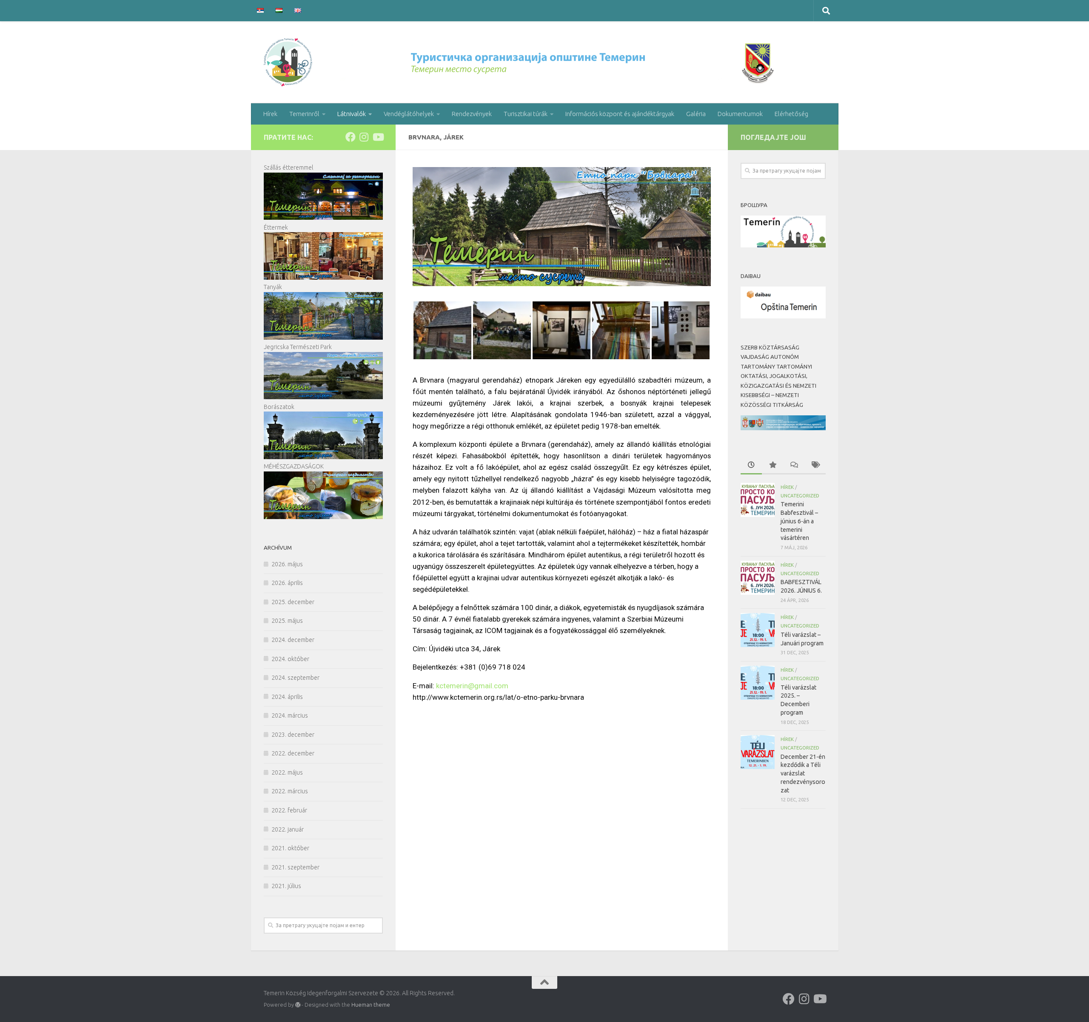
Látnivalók (351, 113)
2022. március (289, 791)
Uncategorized (800, 495)
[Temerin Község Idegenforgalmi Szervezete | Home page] (521, 62)
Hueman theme (370, 1005)
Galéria (696, 113)
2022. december (292, 753)
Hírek (270, 113)
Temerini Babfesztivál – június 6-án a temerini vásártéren (799, 521)
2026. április (287, 582)
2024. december (292, 639)
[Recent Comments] (793, 465)
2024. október (290, 659)
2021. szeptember (295, 867)
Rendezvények (472, 113)
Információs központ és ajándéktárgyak (619, 113)
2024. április (287, 696)
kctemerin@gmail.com (472, 685)
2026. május (287, 564)
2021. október (290, 848)
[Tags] (815, 465)
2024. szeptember (295, 677)
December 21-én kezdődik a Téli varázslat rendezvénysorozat (803, 773)
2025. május (287, 620)
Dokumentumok (740, 113)
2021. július (286, 886)
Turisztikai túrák (525, 113)
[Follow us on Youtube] (378, 137)
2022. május (287, 772)
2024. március (289, 715)
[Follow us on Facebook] (350, 137)
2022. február (289, 810)
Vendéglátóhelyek (409, 113)
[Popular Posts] (772, 465)
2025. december (292, 602)
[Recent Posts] (751, 465)
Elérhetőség (791, 113)
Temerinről (304, 113)
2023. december (292, 734)
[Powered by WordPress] (297, 1005)
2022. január (287, 829)
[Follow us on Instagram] (364, 137)
